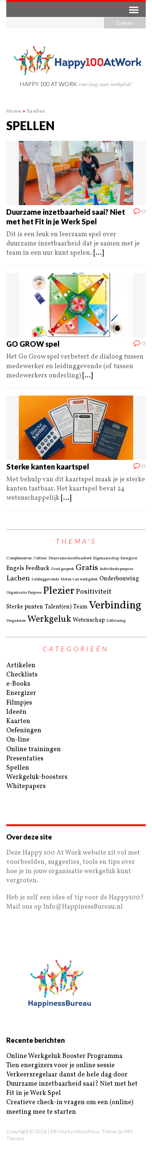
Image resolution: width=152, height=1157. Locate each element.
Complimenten (19, 558)
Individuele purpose (116, 569)
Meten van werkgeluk (79, 579)
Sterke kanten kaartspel (47, 466)
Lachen (18, 579)
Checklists (22, 674)
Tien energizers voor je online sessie (60, 1065)
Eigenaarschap (106, 558)
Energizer (128, 558)
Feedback (37, 568)
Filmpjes (19, 703)
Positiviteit (93, 592)
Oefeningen (23, 730)
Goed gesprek (62, 569)
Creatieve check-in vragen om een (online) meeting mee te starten (69, 1107)
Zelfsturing (115, 621)
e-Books (18, 684)
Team (80, 607)
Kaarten (18, 721)
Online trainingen (33, 749)
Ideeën (16, 712)
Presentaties (25, 758)
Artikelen (20, 665)
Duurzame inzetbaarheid (69, 558)
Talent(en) (58, 607)
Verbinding (115, 605)
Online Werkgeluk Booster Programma (64, 1056)
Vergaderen (16, 621)
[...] (98, 253)
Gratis (87, 568)
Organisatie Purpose (23, 593)
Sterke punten (24, 607)
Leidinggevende (45, 579)
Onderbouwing (119, 579)
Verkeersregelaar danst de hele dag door (67, 1074)
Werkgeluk (49, 619)
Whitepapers (26, 786)
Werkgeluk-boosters (37, 777)
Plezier (59, 591)
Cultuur (40, 558)
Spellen (17, 768)
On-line (18, 739)
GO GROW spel (33, 343)
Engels (15, 568)
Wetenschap (89, 620)
